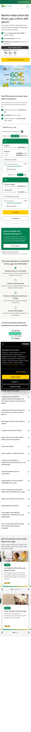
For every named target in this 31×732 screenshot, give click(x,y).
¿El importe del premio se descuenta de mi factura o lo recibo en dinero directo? (13, 412)
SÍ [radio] (18, 174)
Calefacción (11, 175)
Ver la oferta (15, 246)
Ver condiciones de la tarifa (11, 196)
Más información (11, 169)
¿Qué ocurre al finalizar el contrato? (12, 499)
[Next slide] (29, 589)
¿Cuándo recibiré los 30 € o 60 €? (11, 430)
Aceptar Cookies (15, 377)
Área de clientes (23, 2)
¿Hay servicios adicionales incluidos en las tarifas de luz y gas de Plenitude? (12, 526)
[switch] (15, 131)
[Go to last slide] (2, 589)
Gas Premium (14, 202)
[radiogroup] (15, 136)
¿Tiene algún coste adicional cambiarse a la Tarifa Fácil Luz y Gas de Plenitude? (12, 515)
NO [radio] (25, 174)
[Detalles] (8, 136)
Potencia (5, 136)
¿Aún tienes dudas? (7, 446)
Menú (27, 7)
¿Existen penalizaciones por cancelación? (10, 472)
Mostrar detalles (21, 372)
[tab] (12, 589)
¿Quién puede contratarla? (9, 506)
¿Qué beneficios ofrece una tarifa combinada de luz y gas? (12, 482)
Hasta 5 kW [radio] (15, 136)
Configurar (14, 381)
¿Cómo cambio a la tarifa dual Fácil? (12, 453)
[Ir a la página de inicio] (6, 6)
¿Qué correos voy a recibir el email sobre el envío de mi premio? (12, 438)
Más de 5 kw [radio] (23, 136)
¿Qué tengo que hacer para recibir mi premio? (13, 422)
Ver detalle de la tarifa (10, 160)
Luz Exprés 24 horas (14, 165)
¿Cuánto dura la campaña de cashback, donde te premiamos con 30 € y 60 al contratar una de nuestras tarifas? (13, 400)
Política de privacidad (13, 366)
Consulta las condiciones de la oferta (10, 252)
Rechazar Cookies (15, 386)
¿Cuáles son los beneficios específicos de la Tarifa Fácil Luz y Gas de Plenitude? (13, 462)
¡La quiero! (15, 212)
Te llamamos (15, 218)
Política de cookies (12, 364)
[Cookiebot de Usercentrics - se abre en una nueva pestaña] (22, 344)
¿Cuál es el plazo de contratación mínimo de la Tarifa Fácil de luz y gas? (13, 491)
